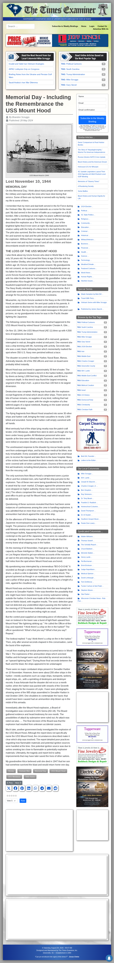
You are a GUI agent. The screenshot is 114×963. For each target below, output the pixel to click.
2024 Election (86, 206)
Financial (84, 248)
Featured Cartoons (88, 269)
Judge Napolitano (88, 569)
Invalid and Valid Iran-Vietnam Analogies (26, 64)
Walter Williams (87, 536)
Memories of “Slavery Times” (88, 181)
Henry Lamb (85, 557)
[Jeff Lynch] (57, 40)
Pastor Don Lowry (88, 523)
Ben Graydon (86, 490)
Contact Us (102, 26)
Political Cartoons (74, 64)
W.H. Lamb (85, 371)
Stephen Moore (87, 590)
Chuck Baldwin (86, 549)
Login (91, 26)
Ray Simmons (86, 494)
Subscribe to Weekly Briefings (65, 26)
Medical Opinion (87, 574)
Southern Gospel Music (90, 519)
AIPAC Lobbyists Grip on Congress (24, 69)
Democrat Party (87, 400)
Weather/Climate (87, 264)
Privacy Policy (95, 128)
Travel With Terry (87, 298)
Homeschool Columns (89, 507)
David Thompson (87, 511)
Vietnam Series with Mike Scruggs (94, 302)
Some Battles (83, 191)
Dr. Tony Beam (86, 498)
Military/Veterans (87, 240)
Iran (82, 351)
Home (83, 26)
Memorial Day (40, 771)
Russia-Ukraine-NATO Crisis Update (91, 157)
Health (83, 252)
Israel (83, 390)
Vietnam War (24, 771)
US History (85, 395)
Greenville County (88, 366)
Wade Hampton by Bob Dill (91, 294)
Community (85, 223)
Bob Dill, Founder (87, 456)
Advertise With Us (100, 29)
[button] (9, 788)
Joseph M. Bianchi (88, 482)
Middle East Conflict (88, 376)
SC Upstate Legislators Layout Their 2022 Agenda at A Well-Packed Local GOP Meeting (92, 174)
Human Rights (86, 277)
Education (85, 227)
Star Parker (85, 594)
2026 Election (86, 347)
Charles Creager (87, 361)
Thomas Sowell (87, 541)
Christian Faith (86, 410)
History (11, 771)
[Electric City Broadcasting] (92, 669)
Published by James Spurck (91, 309)
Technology (85, 260)
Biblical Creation (87, 385)
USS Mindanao (14, 777)
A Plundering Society (86, 186)
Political (84, 211)
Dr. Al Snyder (86, 515)
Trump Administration (75, 74)
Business (84, 244)
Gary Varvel (71, 85)
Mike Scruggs (72, 79)
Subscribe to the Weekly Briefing (92, 120)
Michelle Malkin (87, 553)
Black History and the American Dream (92, 162)
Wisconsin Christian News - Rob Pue (91, 599)
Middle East (85, 356)
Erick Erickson (86, 565)
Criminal (84, 231)
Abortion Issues (87, 281)
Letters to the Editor (88, 460)
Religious (84, 219)
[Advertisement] (39, 830)
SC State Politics (87, 215)
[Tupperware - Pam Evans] (92, 637)
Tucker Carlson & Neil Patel (91, 586)
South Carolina (72, 69)
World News (85, 273)
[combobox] (20, 26)
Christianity (85, 405)
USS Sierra (30, 777)
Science (84, 256)
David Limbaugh (87, 578)
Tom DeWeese (86, 582)
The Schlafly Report (88, 545)
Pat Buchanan (86, 561)
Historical (84, 235)
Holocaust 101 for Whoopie (88, 167)
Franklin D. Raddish (88, 503)
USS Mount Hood (58, 771)
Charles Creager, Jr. (88, 486)
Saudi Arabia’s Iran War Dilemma (23, 82)
